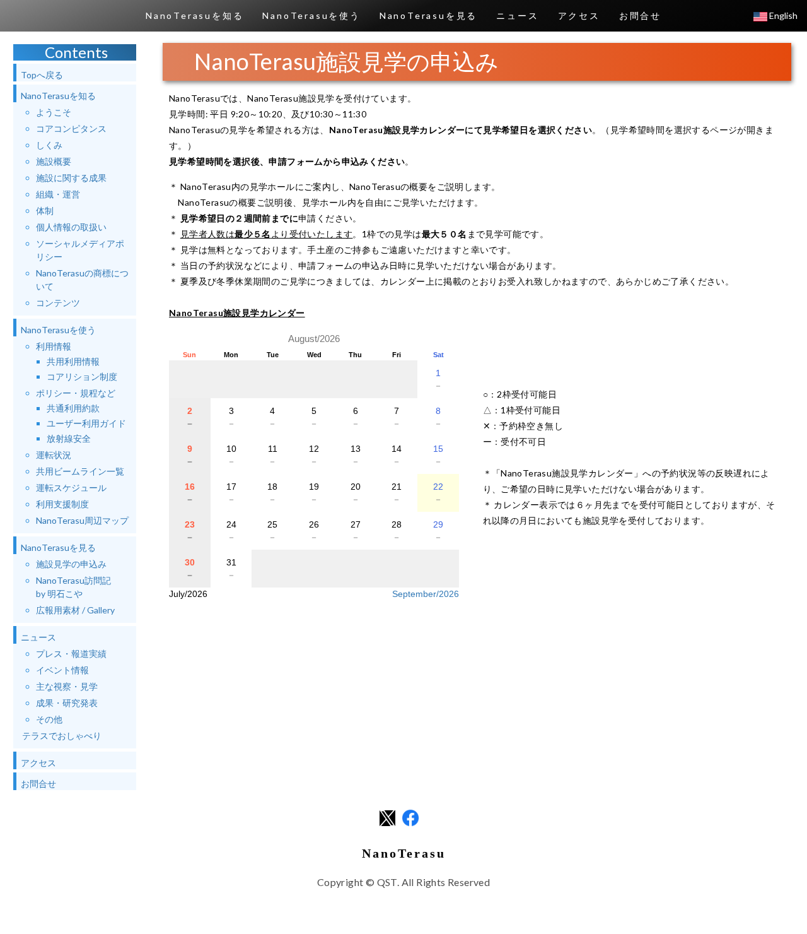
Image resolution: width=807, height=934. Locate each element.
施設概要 (53, 161)
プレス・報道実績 (71, 653)
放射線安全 (69, 438)
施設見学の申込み (71, 564)
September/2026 (425, 594)
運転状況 (53, 454)
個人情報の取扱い (71, 227)
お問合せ (640, 15)
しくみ (49, 144)
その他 (49, 719)
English (782, 15)
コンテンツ (58, 302)
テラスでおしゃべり (62, 735)
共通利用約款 (73, 408)
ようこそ (53, 112)
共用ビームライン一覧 (80, 471)
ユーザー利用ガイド (86, 423)
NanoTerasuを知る (194, 15)
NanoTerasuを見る (428, 15)
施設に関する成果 (71, 177)
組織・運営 (58, 194)
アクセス (579, 15)
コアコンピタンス (71, 128)
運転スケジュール (71, 487)
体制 (45, 210)
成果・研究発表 (67, 702)
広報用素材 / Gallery (75, 610)
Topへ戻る (42, 74)
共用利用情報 (73, 361)
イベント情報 (62, 670)
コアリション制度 (82, 376)
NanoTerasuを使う (311, 15)
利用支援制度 (62, 504)
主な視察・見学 (67, 686)
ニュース (517, 15)
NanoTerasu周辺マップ (82, 520)
